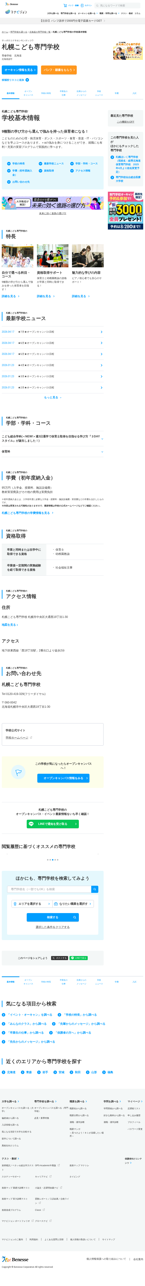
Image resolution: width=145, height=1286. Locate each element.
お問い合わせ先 (21, 181)
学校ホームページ (17, 737)
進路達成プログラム (11, 1210)
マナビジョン (16, 12)
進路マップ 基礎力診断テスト (16, 1188)
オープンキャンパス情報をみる (63, 778)
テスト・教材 (127, 13)
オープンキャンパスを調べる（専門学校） (51, 1109)
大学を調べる (53, 13)
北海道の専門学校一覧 (40, 32)
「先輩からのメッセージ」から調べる (81, 1023)
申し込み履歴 (134, 1115)
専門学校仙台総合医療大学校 (128, 179)
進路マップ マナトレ (79, 1165)
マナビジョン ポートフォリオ (16, 1221)
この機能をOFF (125, 121)
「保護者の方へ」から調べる (72, 1032)
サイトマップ (108, 1239)
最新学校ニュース (54, 163)
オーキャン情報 (19, 69)
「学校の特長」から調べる (80, 1014)
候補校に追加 (13, 79)
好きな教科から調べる (114, 1115)
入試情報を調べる (10, 1125)
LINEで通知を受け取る (52, 823)
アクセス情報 (83, 170)
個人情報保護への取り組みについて (106, 1258)
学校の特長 (18, 163)
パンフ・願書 (58, 69)
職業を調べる (77, 1101)
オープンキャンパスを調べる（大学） (18, 1109)
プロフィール (134, 1122)
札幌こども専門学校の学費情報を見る (26, 512)
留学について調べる (11, 1138)
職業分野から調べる (79, 1115)
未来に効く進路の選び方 (52, 213)
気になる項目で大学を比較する (16, 1132)
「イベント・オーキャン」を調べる (29, 1014)
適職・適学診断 (77, 1122)
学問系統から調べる (113, 1108)
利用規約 (34, 1239)
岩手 (45, 1072)
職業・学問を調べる (108, 13)
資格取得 (49, 170)
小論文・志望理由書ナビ (46, 1188)
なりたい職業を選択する (73, 904)
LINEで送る (80, 958)
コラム (137, 13)
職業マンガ (87, 1132)
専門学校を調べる (68, 13)
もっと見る (51, 397)
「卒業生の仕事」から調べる (25, 1032)
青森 (29, 1072)
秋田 (78, 1072)
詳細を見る (9, 296)
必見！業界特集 (41, 1118)
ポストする (61, 958)
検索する (52, 917)
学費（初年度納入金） (22, 172)
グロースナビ (41, 1221)
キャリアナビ (41, 1176)
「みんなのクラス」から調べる (27, 1023)
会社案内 (138, 1259)
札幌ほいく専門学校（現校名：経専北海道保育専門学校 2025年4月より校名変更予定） (128, 164)
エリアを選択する (30, 903)
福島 (110, 1072)
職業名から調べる (78, 1108)
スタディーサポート (11, 1176)
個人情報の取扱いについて (83, 1239)
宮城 (61, 1072)
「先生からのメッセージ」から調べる (31, 1041)
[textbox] (52, 889)
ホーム (5, 32)
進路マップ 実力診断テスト (15, 1199)
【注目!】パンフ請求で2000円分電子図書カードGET (71, 20)
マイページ (134, 1101)
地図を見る (9, 624)
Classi (38, 1210)
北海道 (11, 1072)
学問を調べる (111, 1101)
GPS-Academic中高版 (45, 1165)
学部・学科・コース (87, 163)
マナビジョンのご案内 (12, 1239)
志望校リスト (134, 1108)
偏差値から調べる (10, 1118)
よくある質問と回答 (54, 1239)
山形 (94, 1072)
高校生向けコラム (10, 1145)
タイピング (74, 1176)
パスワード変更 (135, 1129)
